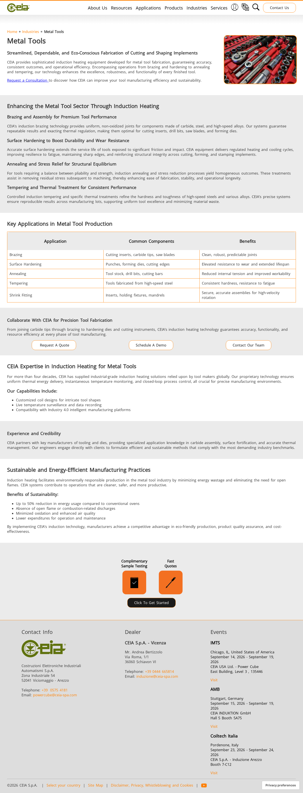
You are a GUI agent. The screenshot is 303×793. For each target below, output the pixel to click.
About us (98, 8)
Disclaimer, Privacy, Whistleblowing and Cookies (152, 785)
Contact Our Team (248, 345)
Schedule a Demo (151, 345)
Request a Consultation (28, 80)
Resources (121, 8)
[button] (234, 8)
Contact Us (279, 7)
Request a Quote (54, 345)
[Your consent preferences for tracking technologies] (280, 785)
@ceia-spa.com (55, 695)
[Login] (234, 9)
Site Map (95, 785)
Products (174, 8)
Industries (197, 8)
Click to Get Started (151, 602)
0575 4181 (55, 690)
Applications (148, 8)
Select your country (63, 785)
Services (219, 8)
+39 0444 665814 (159, 671)
